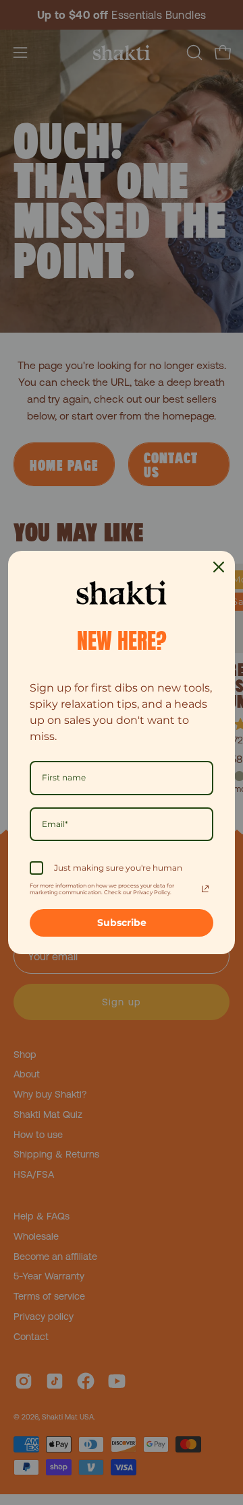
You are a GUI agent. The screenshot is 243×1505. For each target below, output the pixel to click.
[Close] (218, 567)
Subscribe (121, 922)
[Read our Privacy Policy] (205, 889)
